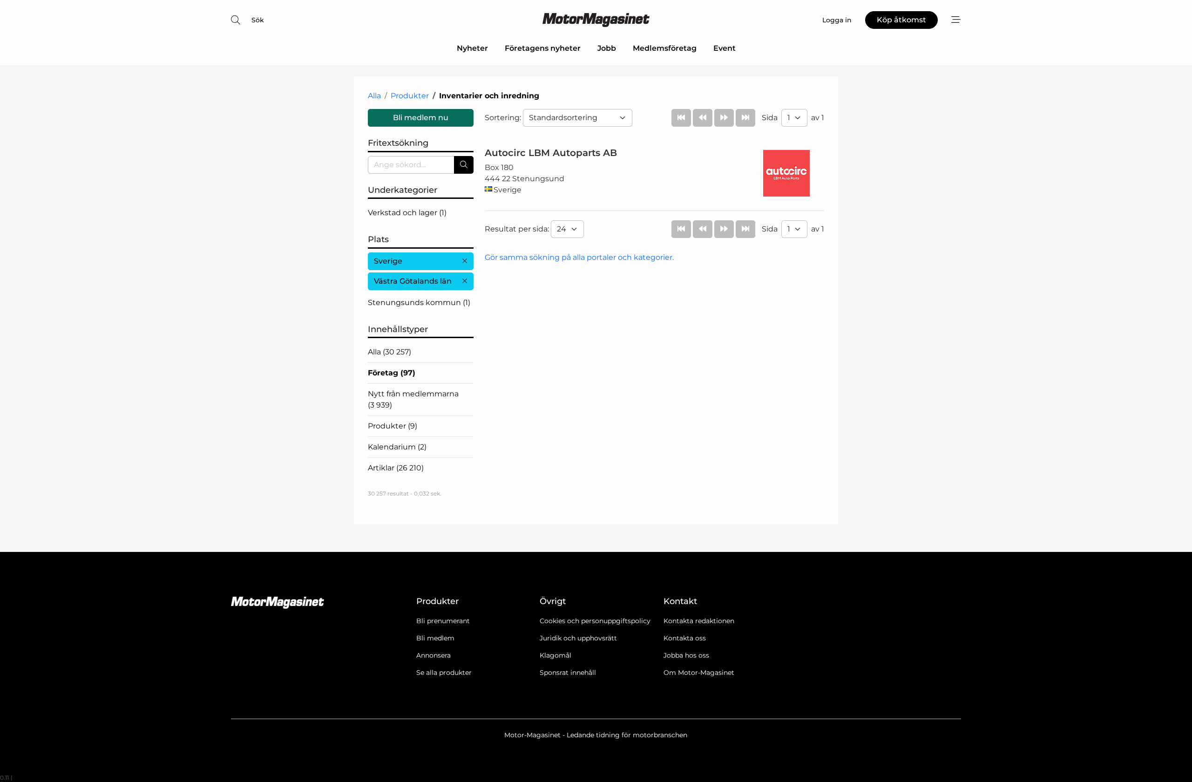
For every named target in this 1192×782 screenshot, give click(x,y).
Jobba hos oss (686, 655)
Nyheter (472, 48)
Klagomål (555, 655)
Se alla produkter (444, 672)
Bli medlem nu (420, 117)
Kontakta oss (685, 638)
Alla (374, 95)
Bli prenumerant (443, 621)
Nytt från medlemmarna (413, 399)
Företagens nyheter (543, 48)
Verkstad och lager (407, 212)
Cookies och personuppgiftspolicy (595, 621)
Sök (257, 20)
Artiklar (396, 467)
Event (724, 48)
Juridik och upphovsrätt (578, 638)
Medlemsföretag (665, 48)
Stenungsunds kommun (419, 302)
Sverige (388, 261)
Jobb (606, 48)
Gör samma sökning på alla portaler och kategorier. (579, 257)
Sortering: (504, 117)
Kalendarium (397, 446)
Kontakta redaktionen (699, 621)
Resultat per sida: (518, 228)
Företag (391, 372)
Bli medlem (435, 638)
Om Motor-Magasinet (699, 672)
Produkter (410, 95)
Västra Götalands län (413, 281)
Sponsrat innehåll (568, 672)
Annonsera (433, 655)
